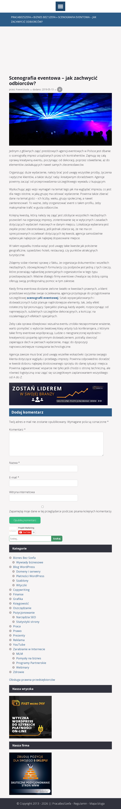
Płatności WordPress (30, 576)
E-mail (14, 477)
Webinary (22, 667)
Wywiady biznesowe (29, 562)
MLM (19, 654)
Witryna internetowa (22, 492)
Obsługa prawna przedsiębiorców (32, 680)
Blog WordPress (24, 567)
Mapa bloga (96, 803)
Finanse (18, 594)
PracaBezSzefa (61, 803)
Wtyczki (21, 585)
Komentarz (17, 429)
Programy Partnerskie (31, 663)
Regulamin (80, 803)
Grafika (18, 599)
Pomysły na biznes (28, 658)
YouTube (19, 644)
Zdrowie (18, 672)
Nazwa (14, 463)
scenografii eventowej (42, 298)
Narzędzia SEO (26, 617)
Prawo (17, 631)
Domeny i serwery (28, 571)
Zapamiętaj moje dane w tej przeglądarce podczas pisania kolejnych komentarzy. (60, 511)
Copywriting (21, 590)
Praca (17, 626)
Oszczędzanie (22, 608)
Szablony (22, 580)
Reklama (19, 640)
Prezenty (19, 635)
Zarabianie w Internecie (29, 649)
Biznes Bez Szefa (24, 558)
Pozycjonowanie (24, 612)
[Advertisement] (60, 50)
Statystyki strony (27, 622)
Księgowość (21, 603)
